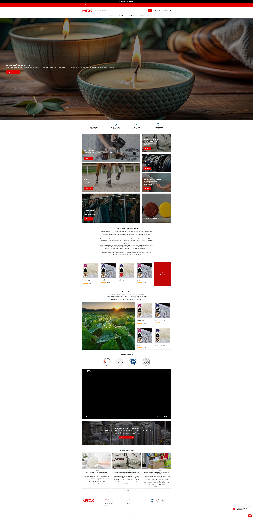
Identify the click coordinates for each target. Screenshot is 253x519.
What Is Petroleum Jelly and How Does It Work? (96, 472)
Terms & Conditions (131, 502)
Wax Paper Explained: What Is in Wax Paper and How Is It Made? (126, 473)
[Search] (150, 10)
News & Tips (131, 15)
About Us (121, 15)
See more (126, 490)
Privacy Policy (130, 503)
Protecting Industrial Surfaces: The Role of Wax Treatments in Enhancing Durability (156, 473)
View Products (110, 15)
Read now (95, 483)
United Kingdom (165, 4)
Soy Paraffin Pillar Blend (124, 279)
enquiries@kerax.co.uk (109, 503)
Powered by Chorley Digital (131, 515)
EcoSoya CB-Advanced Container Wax (88, 279)
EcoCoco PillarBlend (159, 344)
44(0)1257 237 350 (109, 502)
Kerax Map (107, 505)
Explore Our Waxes (13, 72)
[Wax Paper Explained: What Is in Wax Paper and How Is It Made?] (126, 461)
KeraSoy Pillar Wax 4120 (106, 279)
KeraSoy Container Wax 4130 (143, 279)
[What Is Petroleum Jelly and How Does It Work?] (96, 461)
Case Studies (142, 15)
